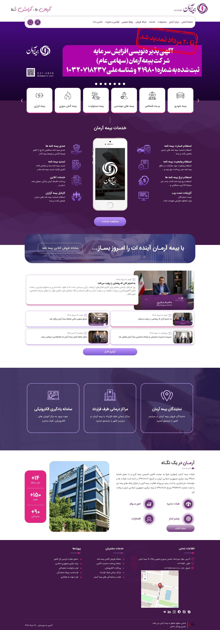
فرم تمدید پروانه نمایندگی (67, 572)
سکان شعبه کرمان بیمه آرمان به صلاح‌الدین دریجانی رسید (64, 337)
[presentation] (198, 98)
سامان (172, 626)
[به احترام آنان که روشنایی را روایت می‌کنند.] (182, 319)
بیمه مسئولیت (96, 106)
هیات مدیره (173, 504)
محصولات (162, 22)
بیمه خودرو (180, 106)
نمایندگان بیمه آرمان (167, 409)
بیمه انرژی (39, 106)
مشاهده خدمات (110, 221)
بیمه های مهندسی (124, 106)
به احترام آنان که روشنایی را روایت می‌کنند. (155, 319)
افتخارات (136, 519)
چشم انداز (174, 519)
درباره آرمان (174, 22)
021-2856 (178, 10)
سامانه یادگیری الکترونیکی (53, 409)
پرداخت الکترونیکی (113, 568)
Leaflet (175, 606)
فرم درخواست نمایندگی (68, 568)
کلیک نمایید (166, 421)
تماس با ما (98, 22)
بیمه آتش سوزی (68, 106)
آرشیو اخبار (110, 352)
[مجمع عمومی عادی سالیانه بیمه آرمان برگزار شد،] (98, 319)
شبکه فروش (140, 22)
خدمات (152, 22)
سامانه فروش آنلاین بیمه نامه (60, 248)
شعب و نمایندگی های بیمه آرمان (107, 577)
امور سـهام (135, 504)
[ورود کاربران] (37, 22)
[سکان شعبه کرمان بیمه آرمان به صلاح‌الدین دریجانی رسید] (98, 336)
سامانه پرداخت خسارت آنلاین (109, 563)
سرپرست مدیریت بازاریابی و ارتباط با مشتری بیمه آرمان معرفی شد (145, 337)
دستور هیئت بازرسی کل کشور (66, 559)
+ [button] (145, 574)
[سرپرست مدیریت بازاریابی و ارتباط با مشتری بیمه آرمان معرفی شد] (182, 336)
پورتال (178, 626)
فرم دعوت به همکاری (69, 577)
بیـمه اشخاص (152, 106)
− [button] (145, 579)
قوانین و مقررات (112, 22)
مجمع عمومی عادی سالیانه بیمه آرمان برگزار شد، (68, 319)
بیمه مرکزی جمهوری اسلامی (66, 563)
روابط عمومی (127, 22)
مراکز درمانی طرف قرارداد (110, 409)
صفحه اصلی (187, 22)
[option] (110, 61)
